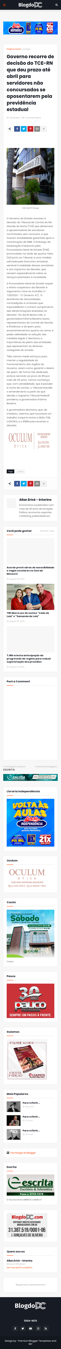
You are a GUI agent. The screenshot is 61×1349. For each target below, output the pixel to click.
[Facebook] (17, 129)
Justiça (26, 49)
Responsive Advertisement (30, 1284)
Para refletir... (31, 1102)
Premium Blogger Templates (34, 1340)
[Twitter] (24, 129)
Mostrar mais (47, 531)
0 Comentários (33, 117)
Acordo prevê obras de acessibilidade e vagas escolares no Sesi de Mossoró (30, 570)
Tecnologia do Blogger (23, 1152)
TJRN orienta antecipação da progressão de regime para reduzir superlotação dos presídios (29, 658)
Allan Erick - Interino (35, 500)
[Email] (37, 129)
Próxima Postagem (46, 766)
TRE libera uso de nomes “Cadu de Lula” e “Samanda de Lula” (28, 615)
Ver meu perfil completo (19, 1267)
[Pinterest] (30, 129)
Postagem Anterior (15, 766)
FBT (31, 1344)
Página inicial (14, 49)
